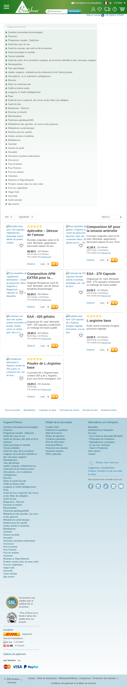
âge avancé (13, 204)
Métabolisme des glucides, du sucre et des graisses (33, 124)
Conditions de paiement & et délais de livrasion (73, 683)
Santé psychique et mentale (21, 52)
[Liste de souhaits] (100, 9)
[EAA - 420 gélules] (16, 328)
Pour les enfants (16, 172)
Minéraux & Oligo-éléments (21, 180)
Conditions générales (56, 439)
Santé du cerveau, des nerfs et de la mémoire (30, 48)
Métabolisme (14, 140)
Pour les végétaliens (18, 188)
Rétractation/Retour (68, 678)
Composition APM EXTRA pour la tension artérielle (41, 276)
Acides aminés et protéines (21, 136)
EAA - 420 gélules (41, 316)
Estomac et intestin (17, 112)
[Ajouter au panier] (54, 264)
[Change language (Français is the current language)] (108, 2)
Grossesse (13, 160)
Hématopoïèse (15, 64)
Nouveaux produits (55, 451)
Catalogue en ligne (47, 410)
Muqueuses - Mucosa (18, 108)
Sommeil (12, 144)
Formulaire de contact (69, 410)
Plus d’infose (26, 613)
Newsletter (93, 427)
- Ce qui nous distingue (99, 445)
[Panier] (122, 10)
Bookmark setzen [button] (109, 410)
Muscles (12, 80)
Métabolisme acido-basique (21, 128)
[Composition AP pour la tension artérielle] (76, 238)
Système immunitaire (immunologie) (25, 32)
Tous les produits (12, 410)
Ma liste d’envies (90, 410)
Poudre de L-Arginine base (44, 365)
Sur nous (92, 433)
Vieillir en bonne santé (18, 88)
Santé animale (15, 200)
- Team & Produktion (98, 448)
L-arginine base (99, 320)
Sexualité (12, 152)
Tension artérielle (16, 56)
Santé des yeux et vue (19, 44)
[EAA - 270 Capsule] (76, 285)
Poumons (12, 36)
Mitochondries (14, 116)
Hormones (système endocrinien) (24, 156)
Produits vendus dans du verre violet (25, 184)
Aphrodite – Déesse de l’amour (42, 233)
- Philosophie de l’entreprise (101, 439)
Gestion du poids (16, 148)
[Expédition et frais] (107, 10)
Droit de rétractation (55, 442)
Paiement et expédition (57, 430)
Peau (10, 96)
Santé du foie (14, 104)
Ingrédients (24, 217)
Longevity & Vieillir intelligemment (24, 92)
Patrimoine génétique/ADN (20, 120)
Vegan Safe (13, 192)
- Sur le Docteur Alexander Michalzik (105, 436)
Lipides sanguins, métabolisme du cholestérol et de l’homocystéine (40, 72)
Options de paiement (14, 654)
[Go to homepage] (27, 7)
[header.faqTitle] (115, 10)
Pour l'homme (14, 168)
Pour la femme (15, 164)
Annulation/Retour (54, 445)
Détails (30, 264)
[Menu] (6, 7)
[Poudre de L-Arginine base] (16, 370)
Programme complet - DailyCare (23, 40)
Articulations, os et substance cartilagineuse (29, 76)
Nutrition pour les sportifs (20, 132)
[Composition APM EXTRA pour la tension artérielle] (16, 285)
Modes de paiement (55, 436)
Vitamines (13, 176)
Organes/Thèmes (16, 27)
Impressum (86, 678)
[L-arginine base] (76, 328)
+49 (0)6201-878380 (114, 15)
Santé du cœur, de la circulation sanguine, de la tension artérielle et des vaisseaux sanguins (52, 60)
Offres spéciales (53, 454)
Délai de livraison (54, 433)
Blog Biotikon (30, 410)
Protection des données (57, 448)
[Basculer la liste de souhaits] (21, 245)
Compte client (52, 427)
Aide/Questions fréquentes (100, 430)
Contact (91, 454)
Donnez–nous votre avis (107, 462)
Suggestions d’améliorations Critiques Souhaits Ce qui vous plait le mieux (105, 471)
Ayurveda (12, 196)
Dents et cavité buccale (19, 84)
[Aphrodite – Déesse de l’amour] (16, 238)
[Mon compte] (93, 9)
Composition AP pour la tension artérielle (103, 229)
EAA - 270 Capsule (101, 273)
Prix (7, 217)
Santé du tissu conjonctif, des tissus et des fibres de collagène (38, 100)
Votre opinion (94, 451)
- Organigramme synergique (101, 442)
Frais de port (46, 257)
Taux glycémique (16, 68)
